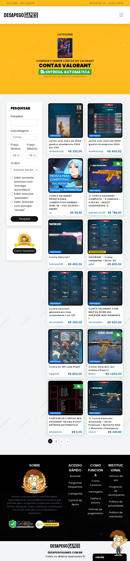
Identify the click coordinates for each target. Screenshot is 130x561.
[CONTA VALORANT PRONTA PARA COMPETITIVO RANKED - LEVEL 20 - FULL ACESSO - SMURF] (65, 175)
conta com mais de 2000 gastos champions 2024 (105, 142)
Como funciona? (24, 251)
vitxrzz (92, 432)
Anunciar (75, 476)
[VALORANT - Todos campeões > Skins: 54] (105, 237)
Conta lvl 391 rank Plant (64, 366)
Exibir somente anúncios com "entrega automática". (24, 184)
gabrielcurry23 (97, 212)
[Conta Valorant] (65, 237)
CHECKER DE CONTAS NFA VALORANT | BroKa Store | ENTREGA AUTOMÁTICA (65, 422)
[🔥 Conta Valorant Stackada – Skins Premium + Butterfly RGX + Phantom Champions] (105, 398)
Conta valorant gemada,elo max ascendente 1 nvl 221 (62, 312)
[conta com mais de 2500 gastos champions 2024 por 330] (65, 120)
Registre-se (98, 3)
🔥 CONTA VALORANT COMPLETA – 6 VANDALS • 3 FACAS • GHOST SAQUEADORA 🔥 (104, 200)
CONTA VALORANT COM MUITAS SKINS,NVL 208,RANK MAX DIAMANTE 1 (104, 313)
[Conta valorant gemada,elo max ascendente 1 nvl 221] (65, 288)
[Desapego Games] (23, 15)
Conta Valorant (59, 257)
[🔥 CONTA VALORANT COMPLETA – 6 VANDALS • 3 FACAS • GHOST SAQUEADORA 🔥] (105, 175)
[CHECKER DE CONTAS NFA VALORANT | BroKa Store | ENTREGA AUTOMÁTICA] (65, 398)
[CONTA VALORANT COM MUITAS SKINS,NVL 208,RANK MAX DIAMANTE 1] (105, 288)
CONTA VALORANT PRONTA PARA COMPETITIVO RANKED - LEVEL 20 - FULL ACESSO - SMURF (64, 202)
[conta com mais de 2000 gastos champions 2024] (105, 120)
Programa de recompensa (116, 491)
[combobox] (24, 137)
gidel (91, 264)
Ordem (15, 163)
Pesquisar (17, 116)
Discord (12, 3)
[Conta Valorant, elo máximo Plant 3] (105, 346)
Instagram (27, 3)
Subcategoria (20, 131)
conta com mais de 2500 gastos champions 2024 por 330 (65, 144)
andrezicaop (56, 151)
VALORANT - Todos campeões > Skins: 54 (102, 259)
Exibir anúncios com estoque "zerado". (24, 206)
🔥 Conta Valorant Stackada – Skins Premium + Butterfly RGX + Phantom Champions (104, 423)
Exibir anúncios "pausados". (24, 196)
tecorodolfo (56, 322)
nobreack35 (56, 264)
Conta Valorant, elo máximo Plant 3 (101, 368)
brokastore (55, 432)
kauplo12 (54, 374)
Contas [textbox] (17, 137)
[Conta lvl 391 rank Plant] (65, 346)
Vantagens (96, 491)
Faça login (115, 3)
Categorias (75, 493)
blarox (92, 374)
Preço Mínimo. (16, 147)
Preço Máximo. (32, 147)
